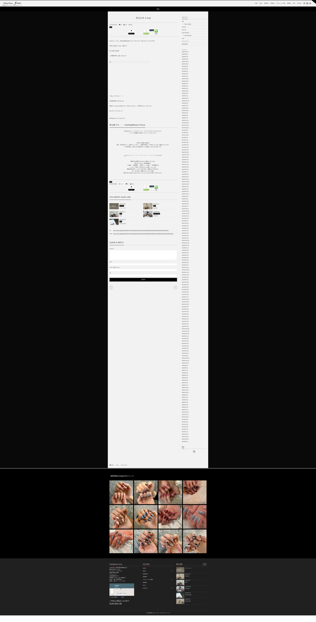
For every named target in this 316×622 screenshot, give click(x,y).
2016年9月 (184, 159)
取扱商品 (289, 3)
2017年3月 (184, 144)
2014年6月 (184, 225)
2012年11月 (184, 272)
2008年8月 (184, 395)
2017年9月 (184, 130)
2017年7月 (184, 135)
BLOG (294, 3)
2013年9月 (184, 247)
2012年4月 (184, 289)
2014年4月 (184, 230)
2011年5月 (184, 316)
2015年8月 (184, 191)
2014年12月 (184, 211)
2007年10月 (184, 417)
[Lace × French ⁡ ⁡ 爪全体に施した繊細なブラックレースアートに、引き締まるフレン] (146, 492)
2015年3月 (184, 203)
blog (111, 27)
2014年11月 (184, 213)
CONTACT (299, 3)
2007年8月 (184, 421)
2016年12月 (184, 152)
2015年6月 (184, 196)
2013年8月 (184, 250)
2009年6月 (184, 372)
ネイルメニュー (123, 208)
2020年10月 (184, 81)
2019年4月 (184, 93)
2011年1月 (184, 326)
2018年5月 (184, 110)
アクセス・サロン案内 (280, 3)
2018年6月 (184, 108)
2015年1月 (184, 208)
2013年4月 (184, 260)
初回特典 (272, 3)
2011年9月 (184, 306)
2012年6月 (184, 284)
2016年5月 (184, 169)
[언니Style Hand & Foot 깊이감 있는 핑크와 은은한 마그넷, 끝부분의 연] (170, 492)
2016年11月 (184, 154)
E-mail (110, 267)
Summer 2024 (122, 223)
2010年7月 (184, 341)
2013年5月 (184, 257)
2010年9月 (184, 336)
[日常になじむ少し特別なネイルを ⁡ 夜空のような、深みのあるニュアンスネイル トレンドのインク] (146, 517)
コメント (122, 184)
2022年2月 (184, 68)
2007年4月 (184, 431)
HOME (256, 3)
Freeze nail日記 (156, 213)
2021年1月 (184, 76)
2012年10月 (184, 274)
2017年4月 (184, 142)
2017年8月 (184, 132)
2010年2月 (184, 353)
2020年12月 (184, 78)
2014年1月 (184, 238)
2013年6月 (184, 255)
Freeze (119, 597)
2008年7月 (184, 397)
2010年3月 (184, 350)
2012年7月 (184, 282)
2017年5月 (184, 140)
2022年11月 (184, 61)
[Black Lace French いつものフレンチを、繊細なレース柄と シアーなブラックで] (195, 541)
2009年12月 (184, 358)
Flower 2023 (188, 601)
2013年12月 (184, 240)
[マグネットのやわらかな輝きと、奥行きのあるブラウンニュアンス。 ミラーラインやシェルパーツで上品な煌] (170, 541)
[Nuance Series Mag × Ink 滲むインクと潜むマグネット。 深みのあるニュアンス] (170, 517)
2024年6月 (184, 56)
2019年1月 (184, 95)
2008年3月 (184, 404)
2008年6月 (184, 399)
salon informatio (187, 35)
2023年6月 (184, 59)
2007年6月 (184, 426)
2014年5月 (184, 228)
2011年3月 (184, 321)
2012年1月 (184, 296)
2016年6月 (184, 167)
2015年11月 (184, 184)
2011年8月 (184, 309)
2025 (120, 215)
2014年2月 (184, 235)
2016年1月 (184, 179)
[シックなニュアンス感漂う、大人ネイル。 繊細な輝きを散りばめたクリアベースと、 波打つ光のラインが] (121, 541)
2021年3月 (184, 73)
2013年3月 (184, 262)
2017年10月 (184, 127)
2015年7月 (184, 193)
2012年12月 (184, 269)
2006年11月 (184, 436)
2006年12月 (184, 434)
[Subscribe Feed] (307, 3)
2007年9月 (184, 419)
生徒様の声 (266, 3)
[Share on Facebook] (304, 3)
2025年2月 (184, 54)
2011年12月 (184, 299)
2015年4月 (184, 201)
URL (110, 273)
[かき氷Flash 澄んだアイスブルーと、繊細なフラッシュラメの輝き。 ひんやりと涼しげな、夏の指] (195, 517)
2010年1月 (184, 355)
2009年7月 (184, 370)
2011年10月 (184, 304)
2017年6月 (184, 137)
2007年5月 (184, 429)
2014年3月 (184, 233)
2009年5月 (184, 375)
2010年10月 (184, 333)
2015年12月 (184, 181)
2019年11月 (184, 91)
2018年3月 (184, 115)
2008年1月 (184, 409)
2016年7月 (184, 164)
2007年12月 (184, 412)
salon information (185, 32)
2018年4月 (184, 113)
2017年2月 (184, 147)
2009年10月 (184, 363)
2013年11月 (184, 243)
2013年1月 (184, 267)
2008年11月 (184, 390)
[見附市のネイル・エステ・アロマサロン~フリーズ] (12, 3)
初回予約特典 (185, 44)
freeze (126, 24)
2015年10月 (184, 186)
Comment (111, 248)
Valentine (155, 208)
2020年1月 (184, 88)
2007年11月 (184, 414)
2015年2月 (184, 206)
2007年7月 (184, 424)
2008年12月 (184, 387)
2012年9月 (184, 277)
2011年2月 (184, 323)
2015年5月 (184, 198)
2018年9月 (184, 103)
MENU (261, 3)
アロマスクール (185, 41)
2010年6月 (184, 343)
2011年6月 (184, 314)
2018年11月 (184, 100)
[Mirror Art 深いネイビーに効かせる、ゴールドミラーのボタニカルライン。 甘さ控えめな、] (146, 541)
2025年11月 (184, 51)
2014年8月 (184, 220)
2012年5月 (184, 287)
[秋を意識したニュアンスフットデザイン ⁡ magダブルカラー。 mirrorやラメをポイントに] (195, 492)
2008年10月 (184, 392)
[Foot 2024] (147, 217)
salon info (184, 29)
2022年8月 (184, 66)
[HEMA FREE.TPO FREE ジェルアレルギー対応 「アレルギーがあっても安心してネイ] (121, 492)
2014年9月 (184, 218)
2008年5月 (184, 402)
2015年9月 (184, 189)
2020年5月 (184, 86)
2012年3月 (184, 292)
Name (110, 261)
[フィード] (194, 451)
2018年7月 (184, 105)
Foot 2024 (155, 215)
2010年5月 (184, 346)
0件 (121, 24)
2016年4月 (184, 171)
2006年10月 (184, 439)
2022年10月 (184, 64)
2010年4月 (184, 348)
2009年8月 (184, 368)
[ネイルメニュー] (114, 208)
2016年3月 (184, 174)
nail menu (122, 205)
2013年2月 (184, 265)
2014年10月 (184, 216)
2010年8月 (184, 338)
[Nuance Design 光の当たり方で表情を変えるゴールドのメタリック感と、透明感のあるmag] (121, 517)
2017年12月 (184, 122)
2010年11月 (184, 331)
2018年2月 (184, 117)
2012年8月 (184, 279)
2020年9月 (184, 83)
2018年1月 (184, 120)
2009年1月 (184, 385)
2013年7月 (184, 252)
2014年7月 (184, 223)
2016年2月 (184, 176)
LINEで (127, 601)
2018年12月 (184, 98)
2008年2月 (184, 407)
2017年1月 (184, 149)
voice (183, 38)
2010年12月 (184, 328)
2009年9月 (184, 365)
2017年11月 (184, 125)
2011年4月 (184, 318)
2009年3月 (184, 380)
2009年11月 (184, 360)
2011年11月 (184, 301)
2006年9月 (184, 441)
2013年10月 (184, 245)
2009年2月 (184, 382)
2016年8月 (184, 162)
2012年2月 (184, 294)
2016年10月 (184, 157)
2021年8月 (184, 71)
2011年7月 (184, 311)
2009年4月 (184, 377)
